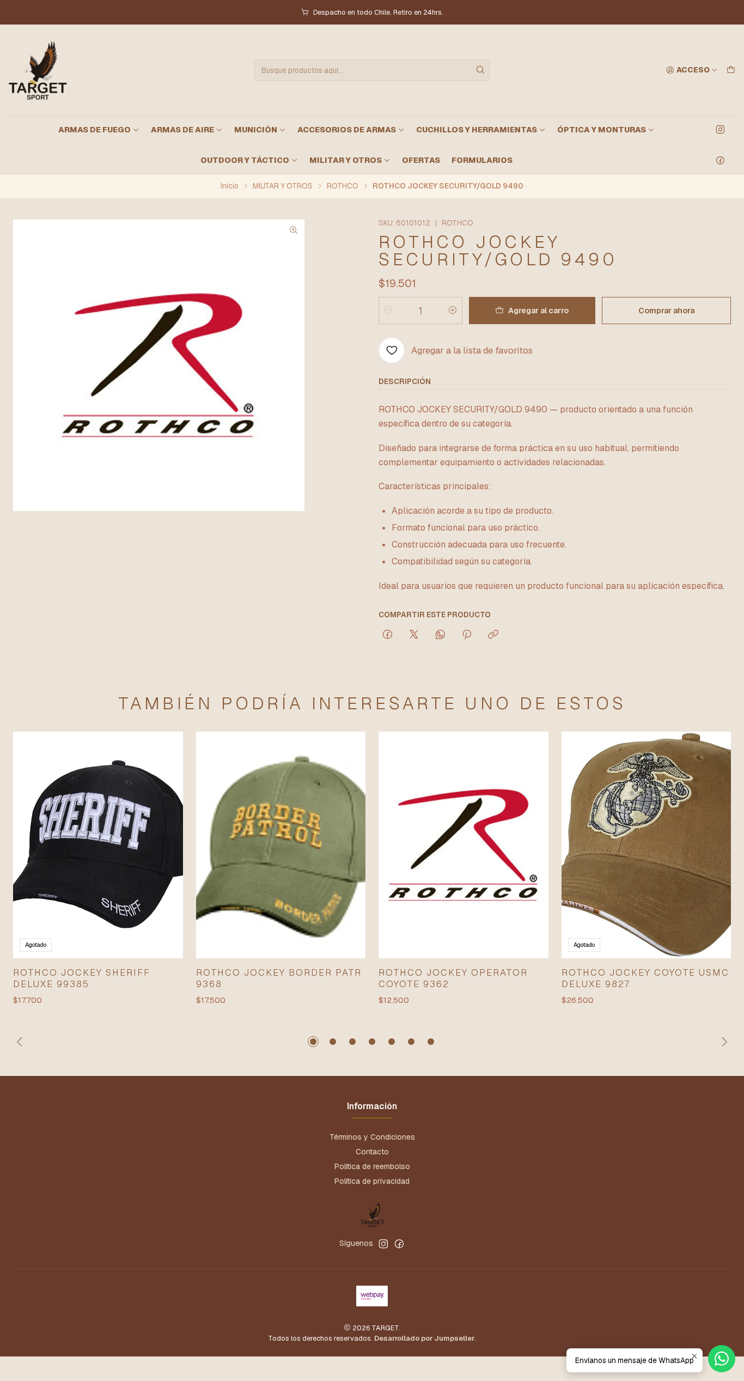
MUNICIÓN (255, 130)
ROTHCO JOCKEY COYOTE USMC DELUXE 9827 (645, 978)
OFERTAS (421, 160)
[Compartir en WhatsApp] (440, 635)
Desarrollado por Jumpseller (424, 1338)
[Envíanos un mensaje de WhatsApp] (721, 1358)
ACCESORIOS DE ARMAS (346, 130)
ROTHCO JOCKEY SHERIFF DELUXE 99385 (81, 978)
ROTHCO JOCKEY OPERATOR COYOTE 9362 (453, 978)
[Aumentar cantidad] (452, 310)
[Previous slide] (21, 1041)
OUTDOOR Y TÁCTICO (244, 160)
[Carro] (730, 70)
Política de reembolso (372, 1166)
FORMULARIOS (482, 160)
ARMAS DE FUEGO (94, 130)
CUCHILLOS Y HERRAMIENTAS (476, 130)
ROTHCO (342, 186)
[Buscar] (480, 70)
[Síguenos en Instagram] (720, 129)
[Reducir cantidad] (388, 310)
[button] (313, 1041)
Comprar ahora (666, 310)
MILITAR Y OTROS (345, 160)
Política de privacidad (372, 1181)
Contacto (372, 1152)
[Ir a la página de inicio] (37, 70)
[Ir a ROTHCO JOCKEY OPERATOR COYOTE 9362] (463, 845)
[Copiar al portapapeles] (493, 635)
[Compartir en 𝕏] (414, 635)
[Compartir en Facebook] (388, 635)
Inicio (230, 186)
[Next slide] (723, 1041)
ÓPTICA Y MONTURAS (601, 130)
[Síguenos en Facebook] (720, 160)
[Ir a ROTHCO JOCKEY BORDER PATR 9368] (281, 845)
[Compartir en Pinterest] (467, 635)
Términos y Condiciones (372, 1137)
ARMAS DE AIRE (182, 130)
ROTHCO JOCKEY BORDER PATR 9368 (279, 978)
